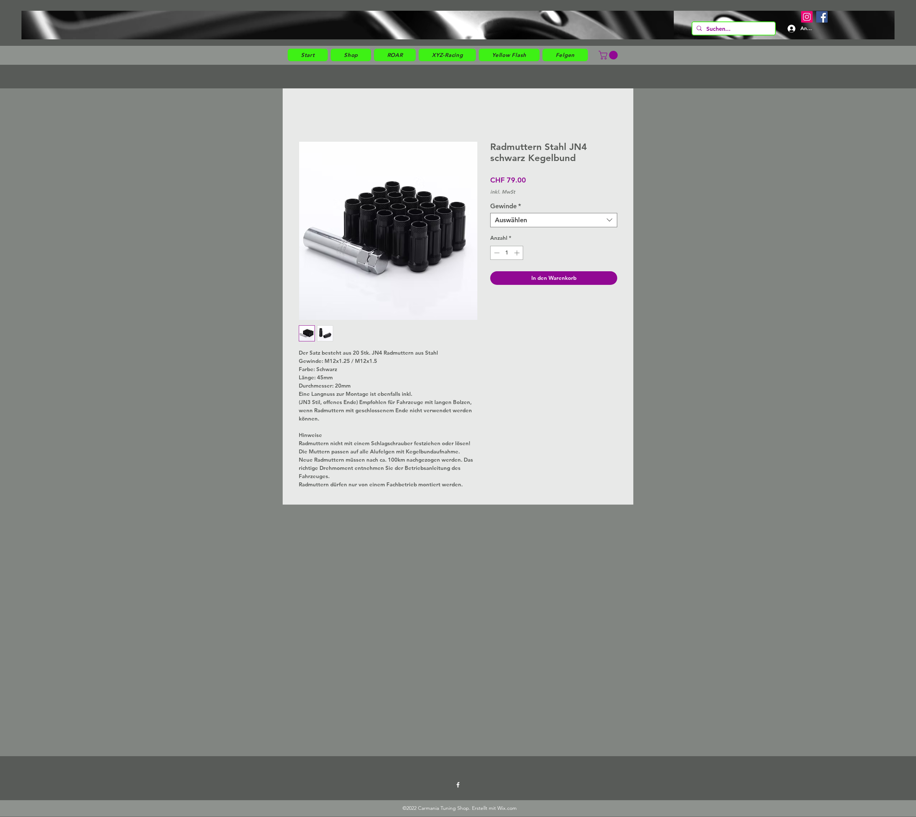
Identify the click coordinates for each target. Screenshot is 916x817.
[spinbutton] (507, 252)
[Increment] (517, 252)
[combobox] (553, 220)
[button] (351, 55)
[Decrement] (496, 252)
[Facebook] (822, 17)
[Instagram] (807, 17)
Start (305, 115)
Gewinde (505, 206)
